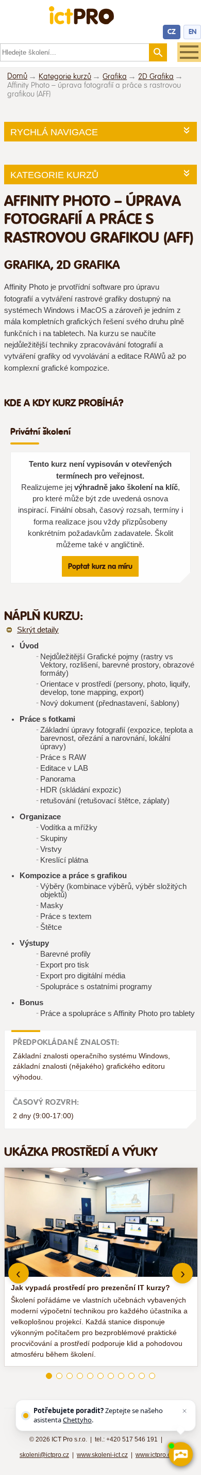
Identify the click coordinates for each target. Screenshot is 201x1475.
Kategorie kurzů (65, 76)
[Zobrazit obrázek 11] (152, 1376)
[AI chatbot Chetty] (180, 1454)
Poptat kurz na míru (100, 566)
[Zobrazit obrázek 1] (49, 1376)
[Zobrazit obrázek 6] (100, 1376)
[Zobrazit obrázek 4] (80, 1376)
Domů (17, 76)
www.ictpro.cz (155, 1454)
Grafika (115, 76)
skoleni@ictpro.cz (44, 1454)
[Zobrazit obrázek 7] (111, 1376)
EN (192, 32)
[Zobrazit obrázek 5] (90, 1376)
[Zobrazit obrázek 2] (59, 1376)
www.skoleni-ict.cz (102, 1454)
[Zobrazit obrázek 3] (69, 1376)
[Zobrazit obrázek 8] (121, 1376)
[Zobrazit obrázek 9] (131, 1376)
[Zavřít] (184, 1411)
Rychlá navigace (54, 132)
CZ (171, 32)
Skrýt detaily (38, 630)
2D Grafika (156, 76)
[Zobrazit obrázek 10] (142, 1376)
